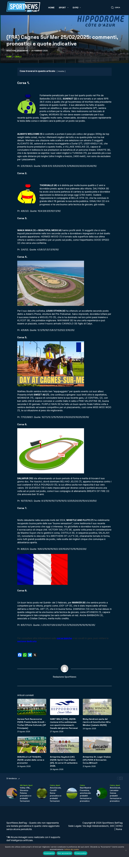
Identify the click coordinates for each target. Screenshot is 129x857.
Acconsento (49, 853)
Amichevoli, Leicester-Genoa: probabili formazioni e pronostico (115, 794)
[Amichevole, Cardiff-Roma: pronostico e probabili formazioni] (41, 793)
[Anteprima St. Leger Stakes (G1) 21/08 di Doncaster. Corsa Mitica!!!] (97, 745)
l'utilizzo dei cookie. (71, 849)
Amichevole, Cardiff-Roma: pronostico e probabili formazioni (55, 794)
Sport (62, 7)
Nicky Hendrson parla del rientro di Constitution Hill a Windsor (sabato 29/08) (96, 722)
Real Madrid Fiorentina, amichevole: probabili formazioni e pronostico (85, 794)
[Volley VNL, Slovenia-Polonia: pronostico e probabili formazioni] (11, 793)
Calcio (52, 785)
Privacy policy (80, 853)
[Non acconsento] (126, 850)
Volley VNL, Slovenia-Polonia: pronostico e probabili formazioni (25, 794)
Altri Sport (23, 785)
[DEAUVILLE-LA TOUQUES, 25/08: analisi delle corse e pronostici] (31, 745)
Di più (75, 7)
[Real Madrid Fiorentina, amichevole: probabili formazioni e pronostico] (71, 793)
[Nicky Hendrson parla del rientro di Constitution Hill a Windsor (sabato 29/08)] (97, 707)
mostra (61, 71)
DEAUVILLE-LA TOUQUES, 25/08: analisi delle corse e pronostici (30, 760)
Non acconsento (64, 853)
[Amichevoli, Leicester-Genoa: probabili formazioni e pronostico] (101, 793)
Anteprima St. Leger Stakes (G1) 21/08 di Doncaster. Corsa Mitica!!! (97, 760)
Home (51, 7)
